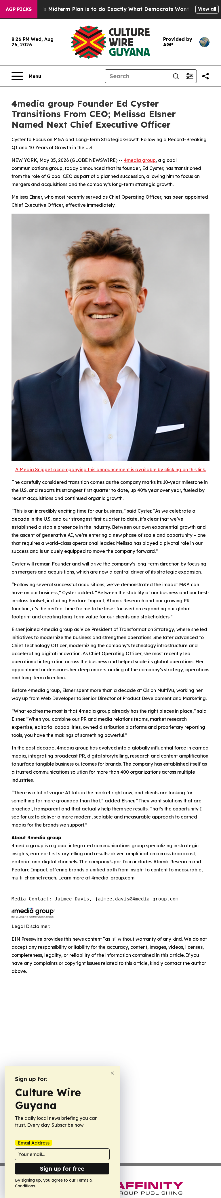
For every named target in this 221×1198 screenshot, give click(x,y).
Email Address (33, 1143)
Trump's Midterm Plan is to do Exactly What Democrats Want (107, 9)
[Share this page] (205, 76)
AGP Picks (19, 9)
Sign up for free (62, 1168)
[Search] (176, 76)
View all (207, 9)
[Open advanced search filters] (190, 76)
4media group (140, 160)
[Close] (112, 1073)
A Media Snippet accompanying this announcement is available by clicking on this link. (110, 469)
